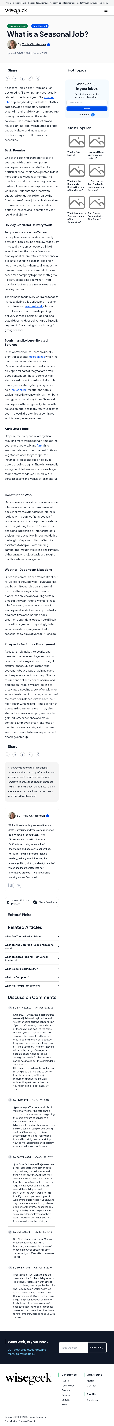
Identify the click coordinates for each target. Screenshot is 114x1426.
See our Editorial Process (20, 902)
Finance (65, 1390)
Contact (91, 1385)
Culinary (65, 1395)
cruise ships (19, 389)
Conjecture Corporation (36, 1417)
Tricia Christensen (34, 44)
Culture (65, 1399)
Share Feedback (48, 902)
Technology (68, 1385)
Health (65, 1380)
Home (64, 1404)
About (90, 1380)
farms (40, 445)
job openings (36, 356)
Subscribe (87, 109)
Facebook (92, 1400)
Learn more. (103, 3)
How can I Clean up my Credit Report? (96, 155)
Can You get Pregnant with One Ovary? (95, 216)
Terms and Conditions (28, 1421)
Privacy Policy (11, 1421)
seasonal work (34, 306)
